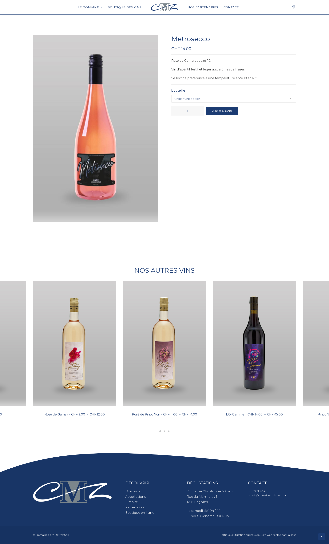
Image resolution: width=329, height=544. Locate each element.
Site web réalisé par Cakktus (278, 534)
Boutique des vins (124, 7)
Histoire (131, 502)
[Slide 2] (164, 431)
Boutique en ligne (139, 512)
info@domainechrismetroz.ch (270, 495)
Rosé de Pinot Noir (164, 414)
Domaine (132, 491)
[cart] (294, 7)
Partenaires (134, 507)
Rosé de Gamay (75, 414)
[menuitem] (90, 7)
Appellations (135, 496)
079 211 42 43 (259, 490)
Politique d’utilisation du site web (240, 534)
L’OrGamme (254, 414)
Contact (231, 7)
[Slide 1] (160, 431)
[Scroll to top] (321, 536)
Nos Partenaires (203, 7)
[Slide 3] (169, 431)
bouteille (178, 90)
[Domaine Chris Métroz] (164, 7)
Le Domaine (88, 7)
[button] (95, 128)
